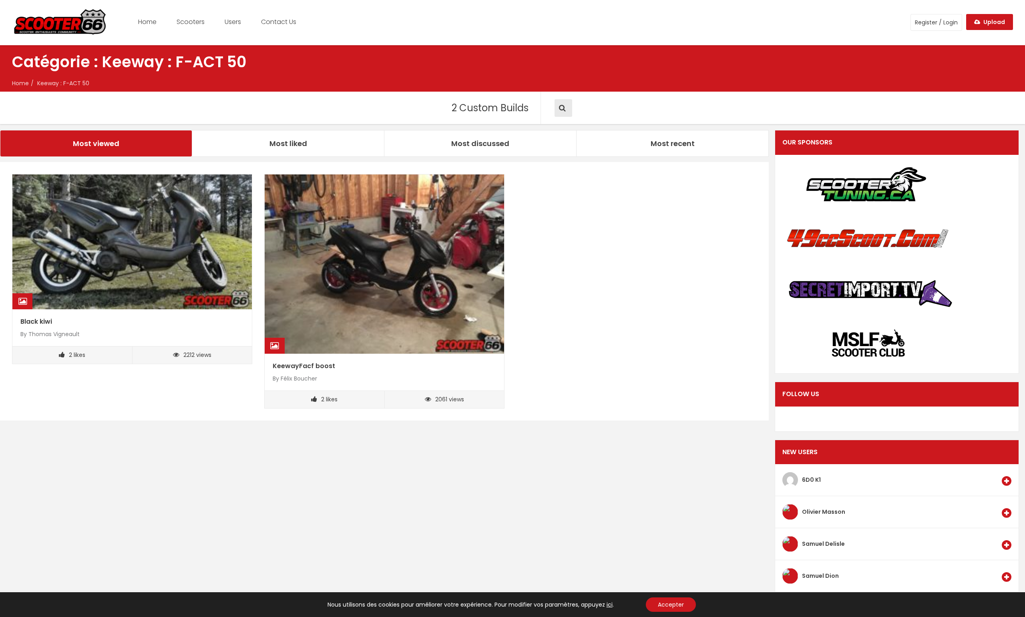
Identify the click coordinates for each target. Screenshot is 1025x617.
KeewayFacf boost (304, 366)
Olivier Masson (823, 512)
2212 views (197, 355)
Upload (993, 22)
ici (610, 604)
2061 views (449, 399)
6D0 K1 (811, 480)
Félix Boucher (299, 379)
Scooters (191, 21)
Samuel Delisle (823, 544)
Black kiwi (36, 321)
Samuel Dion (820, 576)
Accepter (671, 605)
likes (77, 355)
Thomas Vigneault (54, 334)
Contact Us (278, 21)
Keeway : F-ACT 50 (63, 83)
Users (233, 21)
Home (147, 21)
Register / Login (936, 22)
